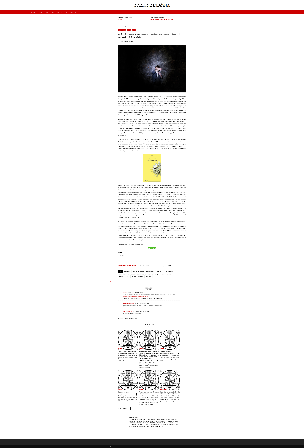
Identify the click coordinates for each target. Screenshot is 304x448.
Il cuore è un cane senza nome (127, 351)
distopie (159, 271)
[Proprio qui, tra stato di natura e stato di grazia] (149, 380)
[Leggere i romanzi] (170, 340)
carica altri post (123, 408)
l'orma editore (141, 274)
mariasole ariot (142, 360)
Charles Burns (150, 271)
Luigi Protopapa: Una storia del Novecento (161, 19)
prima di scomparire (166, 274)
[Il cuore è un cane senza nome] (128, 340)
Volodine (140, 276)
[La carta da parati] (128, 380)
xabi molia (148, 276)
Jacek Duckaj (131, 274)
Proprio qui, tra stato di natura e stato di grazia (149, 393)
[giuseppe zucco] (123, 421)
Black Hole (127, 271)
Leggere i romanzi (165, 351)
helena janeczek (164, 353)
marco (125, 293)
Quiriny (121, 276)
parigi (156, 274)
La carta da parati (123, 392)
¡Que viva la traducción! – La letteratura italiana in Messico (170, 393)
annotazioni (122, 30)
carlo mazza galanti (138, 271)
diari (133, 30)
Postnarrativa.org (128, 303)
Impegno (120, 19)
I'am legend (122, 274)
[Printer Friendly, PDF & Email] (152, 249)
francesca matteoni (122, 353)
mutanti (150, 274)
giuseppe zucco (144, 265)
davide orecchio (163, 395)
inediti (162, 348)
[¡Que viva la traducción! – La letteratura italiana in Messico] (170, 380)
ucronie (127, 276)
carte (129, 30)
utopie (134, 276)
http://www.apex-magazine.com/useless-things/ (135, 296)
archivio (141, 348)
